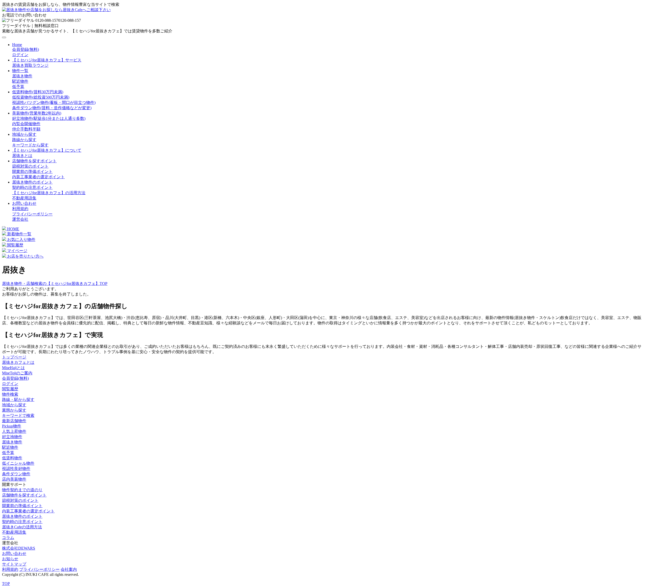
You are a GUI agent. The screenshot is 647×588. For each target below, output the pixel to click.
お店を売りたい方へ (24, 256)
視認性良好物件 (16, 468)
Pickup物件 (11, 426)
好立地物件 (12, 437)
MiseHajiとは (13, 368)
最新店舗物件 (14, 421)
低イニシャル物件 (18, 463)
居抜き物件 (22, 76)
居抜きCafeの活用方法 (22, 527)
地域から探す (24, 134)
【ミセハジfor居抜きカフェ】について (46, 150)
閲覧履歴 (14, 245)
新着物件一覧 (18, 234)
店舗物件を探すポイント (34, 161)
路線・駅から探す (18, 399)
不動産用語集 (24, 198)
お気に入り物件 (20, 239)
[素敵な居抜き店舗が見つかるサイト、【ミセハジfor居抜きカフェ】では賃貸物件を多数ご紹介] (56, 10)
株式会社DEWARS (18, 548)
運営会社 (20, 219)
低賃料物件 (12, 458)
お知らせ (10, 559)
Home (17, 44)
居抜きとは (22, 155)
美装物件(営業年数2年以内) (36, 113)
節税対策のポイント (30, 166)
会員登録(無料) (25, 49)
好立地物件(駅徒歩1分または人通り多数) (48, 118)
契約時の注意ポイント (32, 187)
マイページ (16, 250)
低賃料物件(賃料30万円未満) (37, 92)
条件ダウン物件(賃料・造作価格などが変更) (51, 108)
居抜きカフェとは (18, 362)
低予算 (18, 86)
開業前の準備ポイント (32, 171)
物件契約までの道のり (22, 490)
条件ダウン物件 (16, 474)
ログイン (20, 55)
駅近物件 (20, 81)
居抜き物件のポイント (32, 182)
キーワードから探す (30, 145)
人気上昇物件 (14, 431)
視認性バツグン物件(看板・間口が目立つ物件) (54, 102)
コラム (8, 537)
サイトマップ (14, 564)
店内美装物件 (14, 479)
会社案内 (69, 569)
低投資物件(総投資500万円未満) (40, 97)
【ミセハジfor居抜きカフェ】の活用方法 (48, 193)
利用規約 (20, 209)
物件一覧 (20, 71)
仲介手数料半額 (26, 129)
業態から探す (14, 410)
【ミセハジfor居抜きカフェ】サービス (46, 60)
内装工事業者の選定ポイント (38, 177)
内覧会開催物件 (26, 124)
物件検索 (10, 394)
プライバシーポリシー (32, 214)
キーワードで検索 (18, 415)
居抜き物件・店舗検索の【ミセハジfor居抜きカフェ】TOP (54, 283)
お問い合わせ (24, 203)
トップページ (14, 357)
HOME (12, 229)
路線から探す (24, 140)
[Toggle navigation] (4, 37)
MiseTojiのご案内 (17, 373)
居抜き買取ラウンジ (30, 65)
